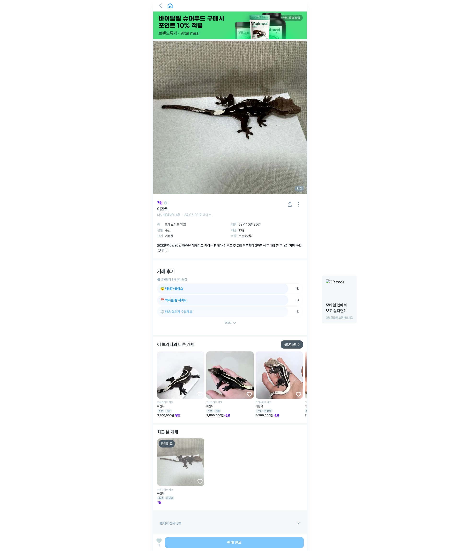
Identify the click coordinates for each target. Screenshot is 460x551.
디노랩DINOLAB (168, 215)
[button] (160, 5)
